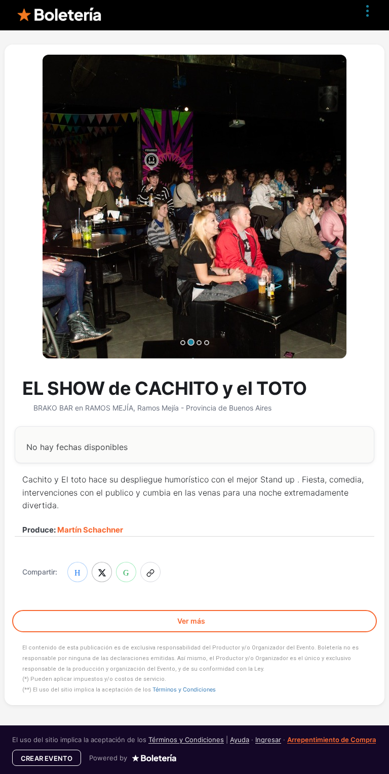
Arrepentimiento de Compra (331, 740)
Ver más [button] (192, 621)
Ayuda (239, 740)
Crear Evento (46, 758)
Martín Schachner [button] (90, 530)
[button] (150, 572)
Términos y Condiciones (184, 689)
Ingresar (268, 740)
